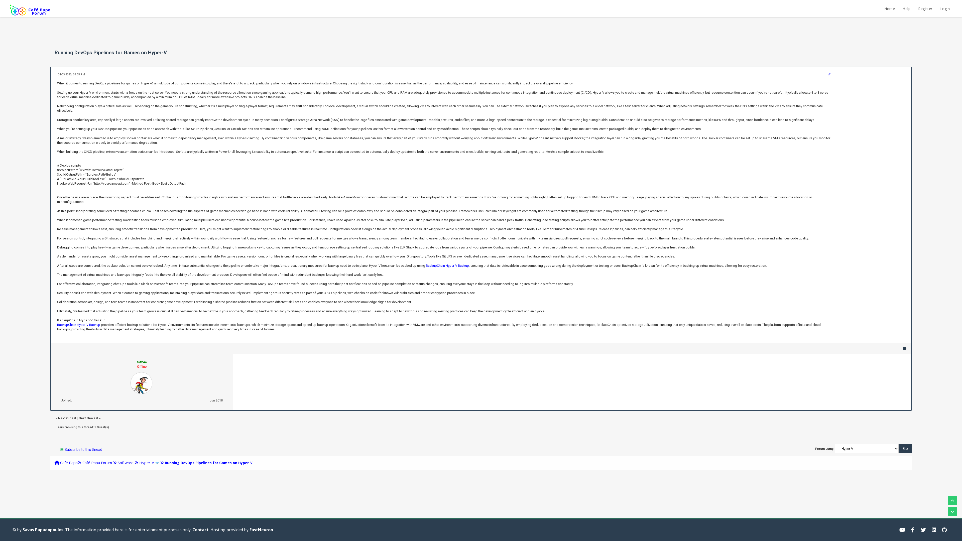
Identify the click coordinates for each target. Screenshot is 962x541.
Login (945, 8)
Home (889, 8)
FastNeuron (261, 529)
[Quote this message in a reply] (904, 348)
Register (925, 8)
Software (126, 462)
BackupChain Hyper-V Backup (447, 265)
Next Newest (88, 418)
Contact (200, 529)
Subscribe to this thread (83, 450)
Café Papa (69, 462)
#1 (829, 74)
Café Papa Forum (97, 462)
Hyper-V (146, 462)
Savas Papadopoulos (43, 529)
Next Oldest (67, 418)
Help (906, 8)
